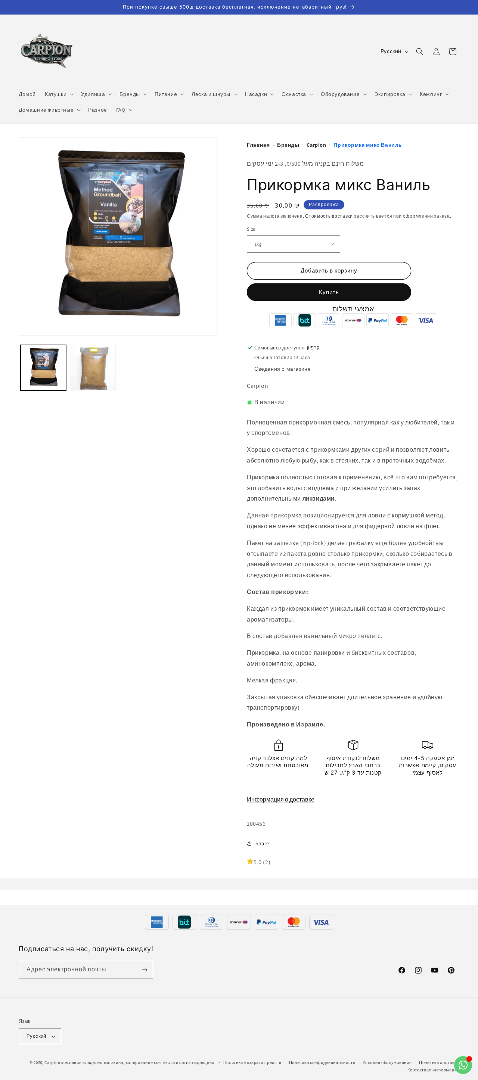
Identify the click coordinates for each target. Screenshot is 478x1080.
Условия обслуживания (387, 1062)
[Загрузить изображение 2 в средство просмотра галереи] (92, 367)
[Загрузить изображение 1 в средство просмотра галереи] (43, 367)
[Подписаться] (144, 969)
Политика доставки (439, 1062)
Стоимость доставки (329, 216)
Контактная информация (433, 1070)
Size (251, 229)
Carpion (52, 1062)
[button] (58, 94)
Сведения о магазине (282, 368)
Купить (329, 292)
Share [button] (262, 843)
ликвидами (318, 498)
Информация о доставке (280, 799)
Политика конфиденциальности (322, 1062)
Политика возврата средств (252, 1062)
